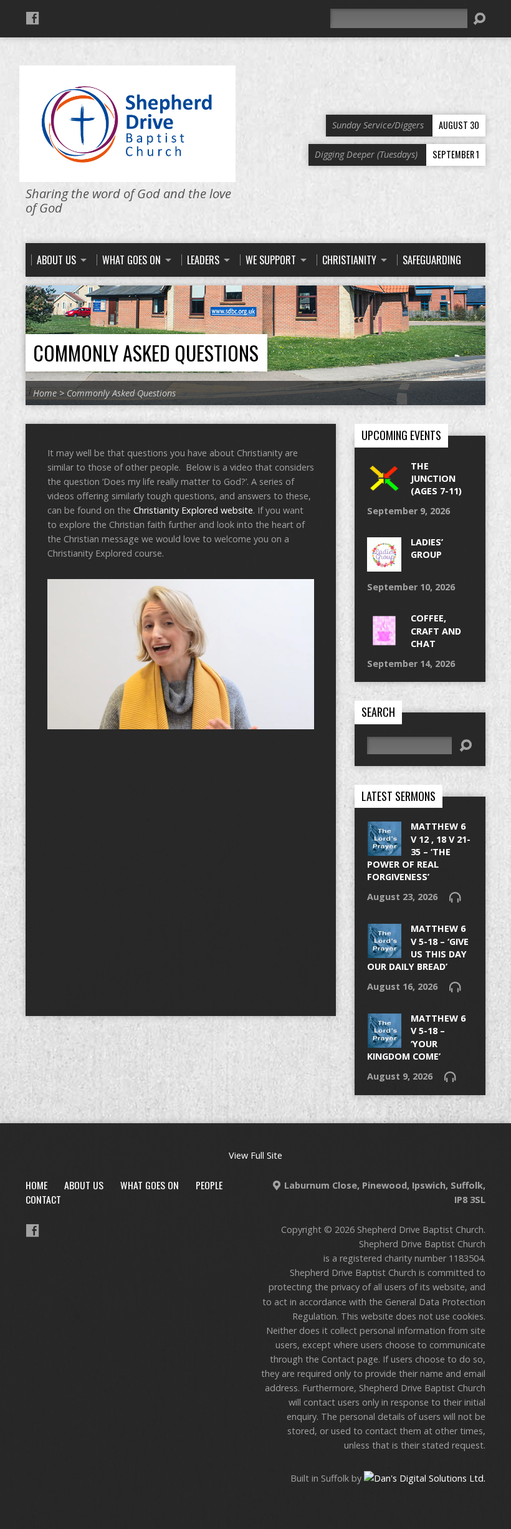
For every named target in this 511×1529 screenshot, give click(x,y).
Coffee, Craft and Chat (436, 630)
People (209, 1184)
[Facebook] (32, 18)
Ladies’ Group (427, 548)
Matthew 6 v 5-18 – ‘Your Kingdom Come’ (416, 1037)
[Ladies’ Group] (384, 565)
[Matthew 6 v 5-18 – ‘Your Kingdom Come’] (384, 1041)
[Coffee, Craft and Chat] (384, 641)
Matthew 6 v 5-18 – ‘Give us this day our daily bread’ (418, 947)
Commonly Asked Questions (146, 352)
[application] (180, 654)
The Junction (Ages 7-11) (436, 478)
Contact (43, 1199)
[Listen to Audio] (455, 897)
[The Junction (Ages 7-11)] (384, 489)
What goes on (149, 1184)
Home (45, 393)
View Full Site (255, 1155)
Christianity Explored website (193, 510)
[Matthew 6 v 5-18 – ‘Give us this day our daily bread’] (384, 951)
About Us (83, 1184)
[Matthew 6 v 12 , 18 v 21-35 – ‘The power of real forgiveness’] (384, 849)
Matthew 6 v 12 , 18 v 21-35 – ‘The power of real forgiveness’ (418, 851)
